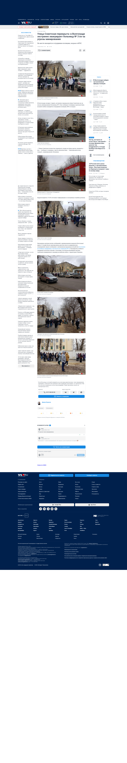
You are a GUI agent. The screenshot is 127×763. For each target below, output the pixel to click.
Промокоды (86, 19)
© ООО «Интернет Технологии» (41, 565)
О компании (21, 486)
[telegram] (40, 508)
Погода (37, 19)
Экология (94, 489)
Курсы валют (65, 19)
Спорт (93, 482)
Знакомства (30, 19)
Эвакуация (41, 408)
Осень (76, 484)
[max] (52, 508)
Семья (76, 498)
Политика (77, 486)
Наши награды (22, 489)
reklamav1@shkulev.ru (93, 543)
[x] (55, 508)
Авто (40, 482)
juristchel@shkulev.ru (51, 554)
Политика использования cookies (71, 551)
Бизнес (41, 484)
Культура (60, 486)
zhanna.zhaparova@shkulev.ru (24, 559)
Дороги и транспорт (44, 491)
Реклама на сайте (22, 482)
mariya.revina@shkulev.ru (23, 561)
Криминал (61, 484)
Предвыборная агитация (24, 496)
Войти (42, 455)
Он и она (77, 482)
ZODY (76, 19)
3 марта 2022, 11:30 (41, 46)
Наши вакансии (22, 491)
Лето (59, 489)
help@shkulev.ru (27, 555)
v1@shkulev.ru (34, 553)
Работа (77, 491)
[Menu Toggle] (19, 23)
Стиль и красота (96, 484)
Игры (80, 19)
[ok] (48, 508)
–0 (83, 434)
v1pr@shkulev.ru (84, 547)
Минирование (49, 408)
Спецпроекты (95, 494)
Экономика (95, 491)
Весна (40, 486)
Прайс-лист (21, 484)
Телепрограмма (44, 19)
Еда (40, 494)
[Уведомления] (104, 23)
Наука (59, 494)
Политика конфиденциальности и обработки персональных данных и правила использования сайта (85, 557)
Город (40, 489)
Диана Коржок (46, 402)
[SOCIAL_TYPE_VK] (65, 392)
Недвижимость (22, 19)
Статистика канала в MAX (24, 498)
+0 (79, 434)
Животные (42, 496)
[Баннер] (43, 27)
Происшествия (79, 489)
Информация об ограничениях (70, 549)
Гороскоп (57, 19)
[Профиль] (108, 23)
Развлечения (78, 494)
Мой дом (60, 491)
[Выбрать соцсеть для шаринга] (84, 50)
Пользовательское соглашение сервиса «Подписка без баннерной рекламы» (80, 555)
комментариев (45, 50)
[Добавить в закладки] (80, 50)
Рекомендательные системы (70, 553)
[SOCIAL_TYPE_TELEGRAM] (73, 392)
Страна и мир (95, 486)
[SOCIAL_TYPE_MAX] (81, 392)
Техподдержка (21, 494)
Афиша (52, 19)
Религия (77, 496)
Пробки (72, 19)
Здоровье (41, 498)
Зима (59, 482)
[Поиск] (101, 23)
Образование (61, 498)
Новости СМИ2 (41, 465)
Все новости (26, 32)
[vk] (44, 508)
